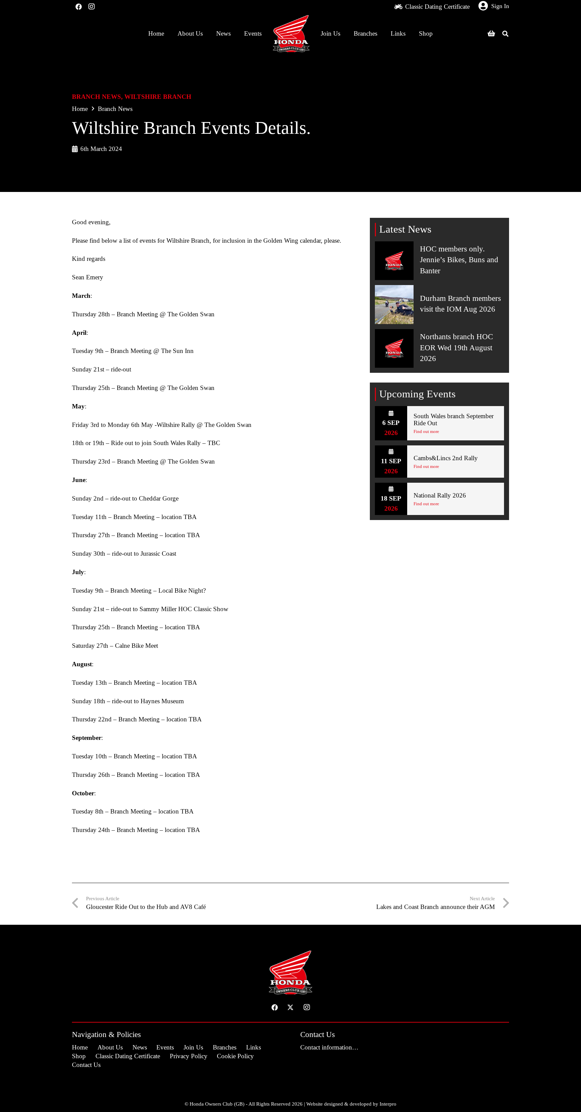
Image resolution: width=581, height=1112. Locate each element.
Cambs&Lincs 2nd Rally (446, 458)
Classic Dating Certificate (127, 1056)
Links (253, 1047)
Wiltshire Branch (157, 96)
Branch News (96, 96)
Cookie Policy (235, 1056)
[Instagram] (91, 6)
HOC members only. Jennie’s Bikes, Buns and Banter (459, 259)
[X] (290, 1007)
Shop (79, 1056)
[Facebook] (78, 6)
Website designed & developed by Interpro (351, 1104)
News (139, 1047)
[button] (505, 34)
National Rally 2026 (440, 495)
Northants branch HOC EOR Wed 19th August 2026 (456, 347)
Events (165, 1047)
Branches (224, 1047)
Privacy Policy (188, 1056)
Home (80, 108)
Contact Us (86, 1064)
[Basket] (491, 33)
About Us (110, 1047)
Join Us (193, 1047)
